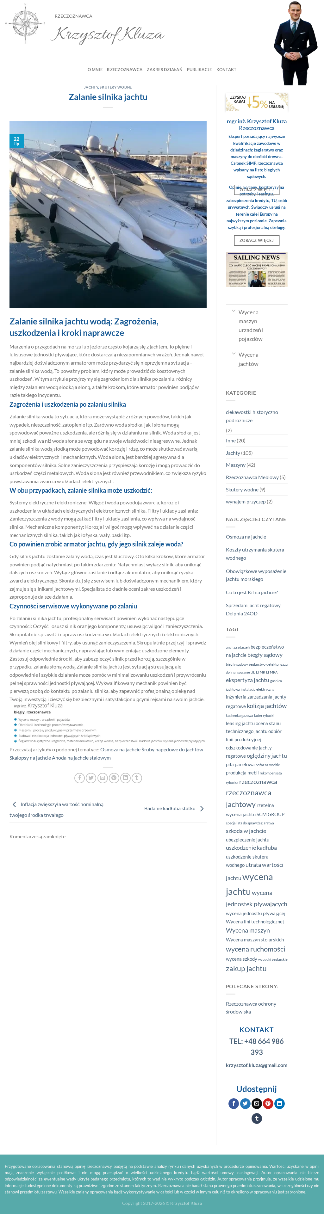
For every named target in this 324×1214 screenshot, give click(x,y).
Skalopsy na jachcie (30, 758)
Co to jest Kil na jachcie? (252, 592)
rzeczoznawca (258, 781)
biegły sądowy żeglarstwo (245, 664)
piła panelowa (240, 764)
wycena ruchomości (255, 949)
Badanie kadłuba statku (170, 808)
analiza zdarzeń (238, 647)
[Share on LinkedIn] (125, 778)
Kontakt (226, 69)
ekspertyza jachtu (247, 680)
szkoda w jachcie (246, 831)
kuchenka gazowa (239, 715)
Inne (231, 440)
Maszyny (236, 465)
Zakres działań (165, 69)
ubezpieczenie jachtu (247, 839)
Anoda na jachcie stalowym (81, 758)
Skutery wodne (116, 87)
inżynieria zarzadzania (249, 696)
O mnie (95, 69)
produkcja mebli (242, 772)
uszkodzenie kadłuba (251, 847)
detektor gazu (277, 664)
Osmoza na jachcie (120, 749)
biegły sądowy (265, 654)
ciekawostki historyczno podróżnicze (252, 416)
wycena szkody (241, 959)
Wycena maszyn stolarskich (255, 939)
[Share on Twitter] (91, 778)
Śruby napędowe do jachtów (172, 749)
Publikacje (199, 69)
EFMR (260, 672)
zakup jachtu (246, 968)
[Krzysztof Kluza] (25, 24)
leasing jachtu (240, 723)
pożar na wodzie (268, 765)
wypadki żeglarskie (273, 959)
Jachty (91, 87)
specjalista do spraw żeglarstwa (250, 823)
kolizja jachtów (267, 705)
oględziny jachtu (267, 755)
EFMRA (271, 672)
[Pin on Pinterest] (114, 778)
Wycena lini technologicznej (255, 921)
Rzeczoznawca (124, 69)
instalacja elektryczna (257, 689)
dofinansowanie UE (240, 672)
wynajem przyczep (246, 501)
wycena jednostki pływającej (255, 913)
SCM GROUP (270, 814)
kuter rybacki (264, 715)
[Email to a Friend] (102, 778)
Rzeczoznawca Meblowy (252, 477)
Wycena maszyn (248, 930)
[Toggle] (233, 310)
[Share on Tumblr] (137, 778)
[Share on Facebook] (79, 778)
